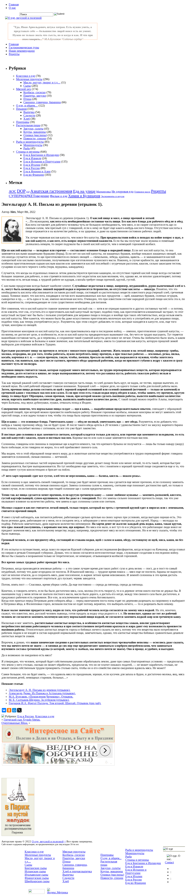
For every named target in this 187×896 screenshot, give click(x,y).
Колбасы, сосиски (34, 92)
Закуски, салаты (33, 128)
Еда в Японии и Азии (37, 171)
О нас (12, 7)
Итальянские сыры (36, 874)
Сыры (27, 85)
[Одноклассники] (9, 710)
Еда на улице (84, 191)
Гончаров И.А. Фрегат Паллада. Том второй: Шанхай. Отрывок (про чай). (55, 703)
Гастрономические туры (24, 47)
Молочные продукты (29, 79)
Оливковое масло (142, 192)
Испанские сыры (35, 871)
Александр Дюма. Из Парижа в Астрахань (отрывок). (42, 693)
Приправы (22, 122)
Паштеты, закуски (34, 95)
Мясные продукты (73, 851)
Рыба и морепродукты (30, 141)
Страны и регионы (28, 151)
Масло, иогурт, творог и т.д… (41, 82)
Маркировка (103, 191)
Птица (27, 98)
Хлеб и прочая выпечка (77, 871)
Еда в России (31, 168)
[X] (19, 710)
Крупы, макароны (34, 131)
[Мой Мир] (14, 710)
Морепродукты (32, 145)
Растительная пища (28, 125)
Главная (14, 4)
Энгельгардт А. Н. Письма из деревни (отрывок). (39, 690)
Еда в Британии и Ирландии (41, 155)
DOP (21, 191)
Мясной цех (23, 89)
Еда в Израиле (32, 158)
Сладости (29, 115)
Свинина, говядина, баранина (42, 102)
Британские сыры (36, 868)
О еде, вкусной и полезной (48, 841)
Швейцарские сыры (37, 881)
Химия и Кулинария (84, 196)
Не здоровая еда (122, 191)
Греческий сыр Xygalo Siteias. (22, 719)
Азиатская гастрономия (51, 191)
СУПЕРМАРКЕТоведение (29, 196)
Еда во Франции (33, 174)
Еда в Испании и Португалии (41, 161)
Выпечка (29, 112)
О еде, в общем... (110, 858)
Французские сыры (37, 878)
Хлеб (26, 118)
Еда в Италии (31, 164)
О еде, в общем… (27, 105)
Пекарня (21, 108)
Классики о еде (25, 75)
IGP (28, 192)
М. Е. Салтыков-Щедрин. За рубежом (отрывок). (39, 699)
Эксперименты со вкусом (112, 196)
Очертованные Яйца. (14, 722)
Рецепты (14, 54)
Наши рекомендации (22, 50)
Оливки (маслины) (35, 135)
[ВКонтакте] (4, 710)
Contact (169, 862)
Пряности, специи (34, 138)
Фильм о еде (58, 196)
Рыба (26, 148)
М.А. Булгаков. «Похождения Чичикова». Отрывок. (41, 696)
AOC (12, 191)
